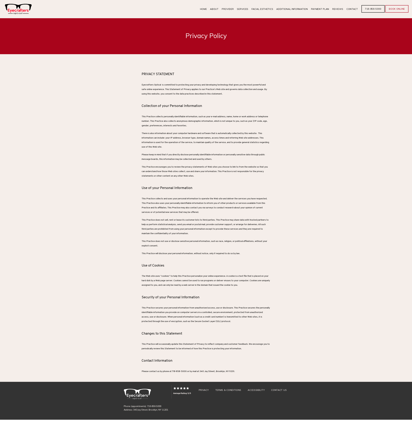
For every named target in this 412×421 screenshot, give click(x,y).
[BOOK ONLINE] (397, 12)
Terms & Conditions (228, 390)
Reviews (337, 9)
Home (203, 9)
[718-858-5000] (373, 12)
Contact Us (279, 390)
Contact (352, 9)
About (214, 9)
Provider (228, 9)
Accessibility (256, 390)
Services (242, 9)
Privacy (204, 390)
